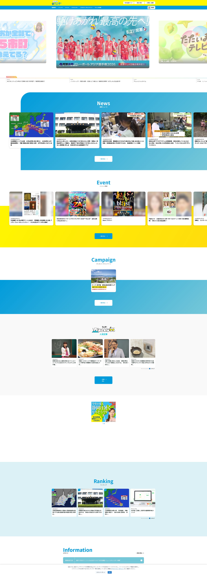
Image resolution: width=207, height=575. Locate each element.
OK (109, 572)
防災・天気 (139, 3)
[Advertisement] (86, 441)
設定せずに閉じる (101, 572)
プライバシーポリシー (117, 569)
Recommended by (145, 368)
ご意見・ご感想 (150, 3)
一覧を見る (139, 553)
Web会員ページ (128, 3)
